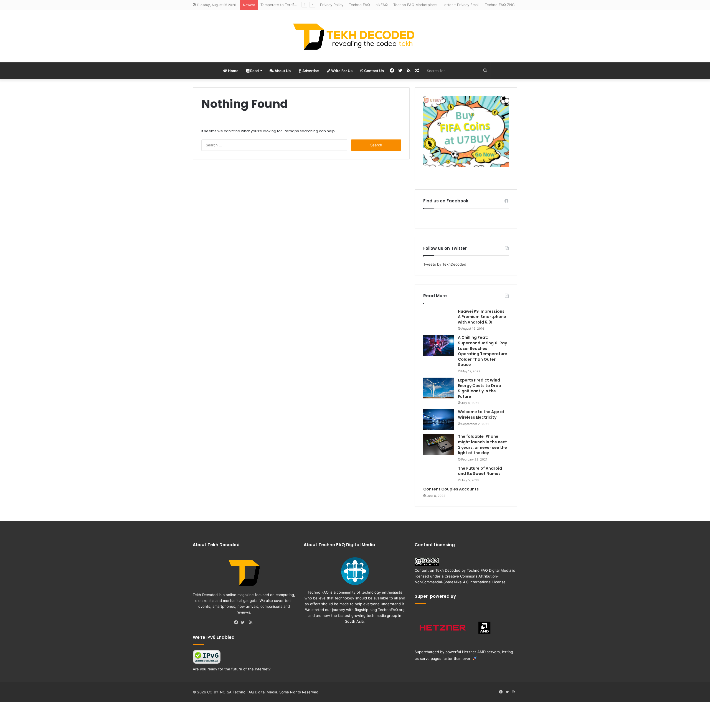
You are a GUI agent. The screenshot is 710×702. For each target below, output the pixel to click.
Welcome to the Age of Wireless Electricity (481, 414)
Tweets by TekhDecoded (444, 264)
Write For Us (341, 70)
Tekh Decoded (447, 570)
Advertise (310, 70)
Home (233, 70)
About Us (282, 70)
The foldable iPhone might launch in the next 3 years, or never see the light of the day (482, 445)
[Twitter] (244, 622)
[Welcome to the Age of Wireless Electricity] (438, 419)
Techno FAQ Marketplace (415, 4)
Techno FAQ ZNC (499, 4)
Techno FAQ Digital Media (489, 570)
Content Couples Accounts (451, 489)
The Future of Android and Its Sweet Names (480, 471)
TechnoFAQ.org (391, 609)
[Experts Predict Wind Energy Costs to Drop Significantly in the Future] (438, 388)
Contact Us (373, 70)
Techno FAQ (359, 4)
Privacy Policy (331, 4)
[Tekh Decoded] (355, 36)
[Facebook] (237, 622)
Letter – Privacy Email (460, 4)
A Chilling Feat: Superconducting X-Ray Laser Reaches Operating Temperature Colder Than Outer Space (482, 351)
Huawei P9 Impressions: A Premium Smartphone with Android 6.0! (482, 317)
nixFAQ (382, 4)
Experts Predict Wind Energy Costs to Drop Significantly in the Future (479, 388)
